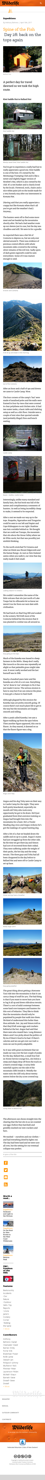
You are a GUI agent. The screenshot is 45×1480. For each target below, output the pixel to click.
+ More (6, 1329)
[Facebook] (6, 1163)
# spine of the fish (9, 1154)
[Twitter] (6, 1170)
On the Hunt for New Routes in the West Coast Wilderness (8, 1235)
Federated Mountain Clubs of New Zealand (22, 1447)
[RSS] (6, 1184)
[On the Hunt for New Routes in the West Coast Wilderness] (8, 1222)
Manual (5, 1406)
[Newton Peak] (8, 1247)
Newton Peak (6, 1258)
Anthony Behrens (11, 22)
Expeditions (9, 18)
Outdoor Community (10, 1413)
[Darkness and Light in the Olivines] (8, 1202)
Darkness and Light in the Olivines (8, 1214)
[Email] (6, 1177)
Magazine (6, 1399)
